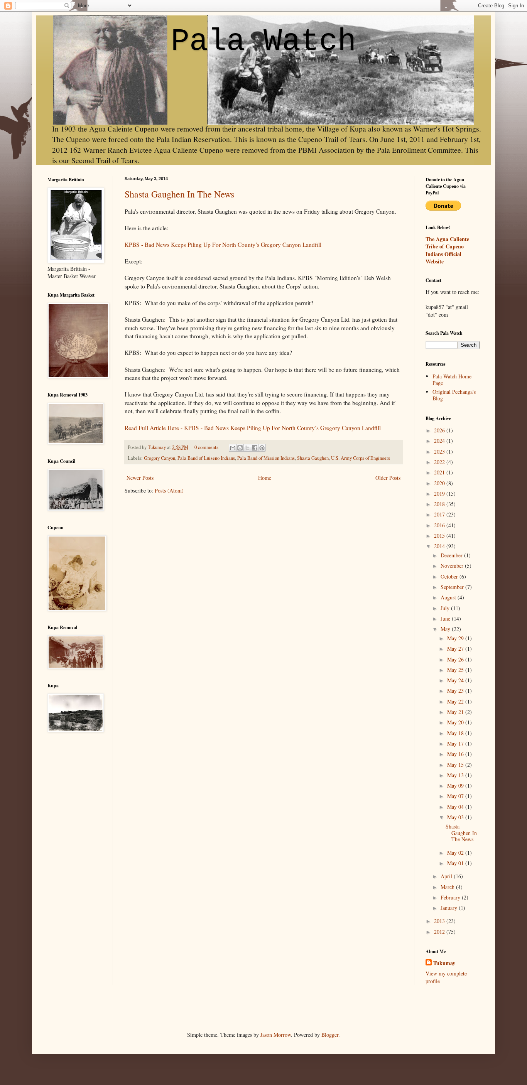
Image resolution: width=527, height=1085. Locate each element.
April (447, 876)
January (450, 907)
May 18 (456, 733)
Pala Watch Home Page (451, 379)
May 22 (456, 701)
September (453, 587)
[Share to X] (247, 448)
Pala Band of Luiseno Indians (206, 458)
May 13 (456, 775)
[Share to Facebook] (254, 448)
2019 (440, 493)
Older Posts (387, 477)
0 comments (206, 447)
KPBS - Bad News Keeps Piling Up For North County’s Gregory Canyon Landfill (223, 244)
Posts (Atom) (169, 490)
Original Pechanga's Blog (454, 395)
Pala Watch (263, 41)
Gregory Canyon (159, 458)
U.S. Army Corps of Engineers (360, 458)
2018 (440, 504)
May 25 (456, 669)
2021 (440, 472)
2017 (440, 514)
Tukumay (157, 447)
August (449, 597)
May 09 (456, 785)
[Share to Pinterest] (262, 448)
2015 (440, 535)
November (453, 565)
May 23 (456, 690)
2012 (440, 931)
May (446, 629)
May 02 (456, 852)
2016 (440, 525)
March (448, 887)
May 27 (456, 648)
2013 (440, 921)
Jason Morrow (275, 1034)
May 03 (456, 817)
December (452, 555)
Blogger (329, 1034)
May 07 (456, 796)
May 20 (456, 722)
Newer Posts (140, 477)
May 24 (456, 680)
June (446, 618)
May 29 (456, 638)
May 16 (456, 754)
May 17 (456, 743)
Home (264, 477)
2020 (440, 483)
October (450, 576)
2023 (440, 451)
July (446, 608)
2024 (440, 440)
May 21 (456, 711)
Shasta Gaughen (313, 458)
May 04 (456, 806)
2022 (440, 462)
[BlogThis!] (240, 448)
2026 (440, 430)
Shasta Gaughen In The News (179, 194)
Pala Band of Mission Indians (266, 458)
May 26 (456, 659)
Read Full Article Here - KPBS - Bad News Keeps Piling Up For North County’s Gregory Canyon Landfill (253, 428)
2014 (440, 546)
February (451, 897)
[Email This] (232, 448)
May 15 (456, 764)
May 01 (456, 863)
